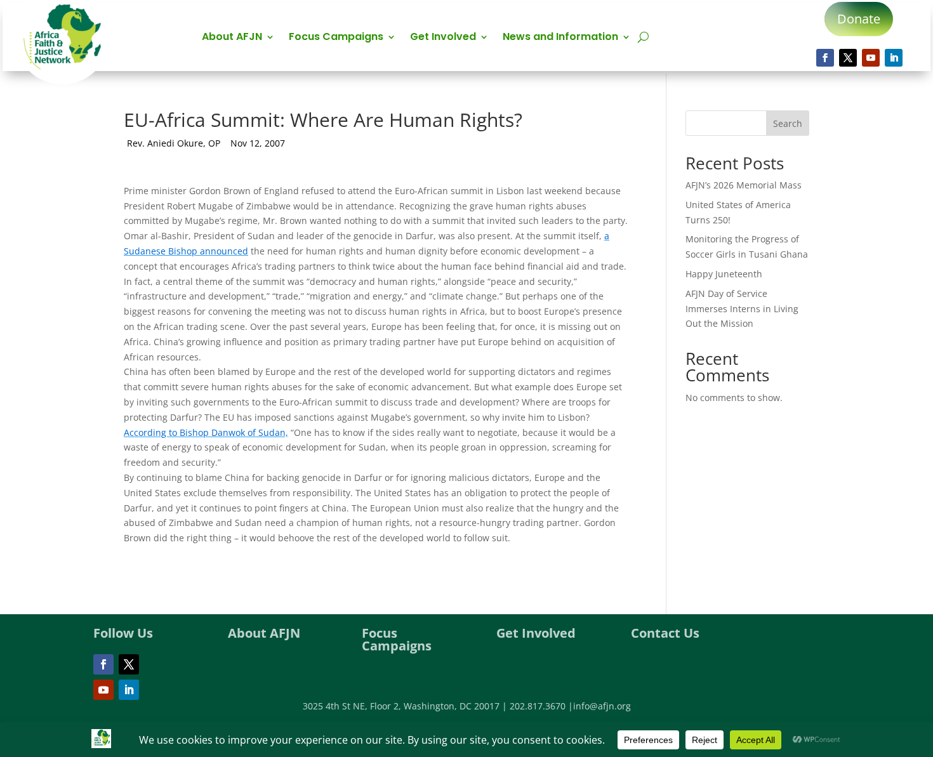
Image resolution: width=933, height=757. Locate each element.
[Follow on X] (848, 58)
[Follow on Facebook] (825, 58)
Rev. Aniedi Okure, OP (173, 143)
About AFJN (232, 38)
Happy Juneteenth (723, 274)
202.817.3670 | (541, 706)
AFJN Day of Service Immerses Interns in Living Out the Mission (741, 308)
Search (787, 123)
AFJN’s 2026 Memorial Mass (743, 185)
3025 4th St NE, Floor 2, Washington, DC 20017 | (406, 706)
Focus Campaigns (336, 38)
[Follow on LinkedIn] (894, 58)
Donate (858, 18)
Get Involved (443, 38)
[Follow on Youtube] (871, 58)
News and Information (560, 38)
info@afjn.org (602, 706)
